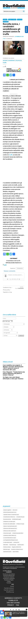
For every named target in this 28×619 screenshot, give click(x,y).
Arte (15, 510)
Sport (15, 551)
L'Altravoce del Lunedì (9, 530)
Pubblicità (13, 600)
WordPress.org (10, 592)
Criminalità (5, 21)
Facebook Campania (9, 578)
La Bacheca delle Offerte (9, 535)
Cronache (19, 19)
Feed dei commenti (9, 590)
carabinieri (11, 60)
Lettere (16, 542)
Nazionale (12, 544)
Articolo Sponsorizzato (9, 512)
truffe (4, 62)
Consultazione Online (9, 516)
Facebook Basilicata (8, 575)
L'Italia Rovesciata (17, 533)
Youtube (8, 583)
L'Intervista (7, 533)
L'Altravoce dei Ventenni (10, 528)
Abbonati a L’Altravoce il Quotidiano (13, 564)
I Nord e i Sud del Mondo (10, 526)
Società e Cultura (17, 549)
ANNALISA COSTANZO (8, 36)
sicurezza (18, 60)
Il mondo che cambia (9, 523)
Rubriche (6, 549)
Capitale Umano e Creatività (11, 514)
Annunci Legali (7, 510)
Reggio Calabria (12, 19)
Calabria (5, 19)
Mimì (5, 544)
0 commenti (9, 38)
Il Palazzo (20, 523)
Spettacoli (7, 551)
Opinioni (20, 544)
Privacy (10, 605)
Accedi (12, 586)
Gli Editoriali (16, 519)
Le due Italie (7, 542)
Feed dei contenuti (9, 588)
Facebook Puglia (8, 580)
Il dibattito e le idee (9, 521)
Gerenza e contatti (13, 598)
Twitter (9, 581)
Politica (7, 547)
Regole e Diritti (16, 547)
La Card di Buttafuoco (9, 537)
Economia (7, 519)
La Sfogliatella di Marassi (10, 540)
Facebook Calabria (9, 577)
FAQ (17, 605)
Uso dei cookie (13, 603)
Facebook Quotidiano (9, 574)
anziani (5, 60)
